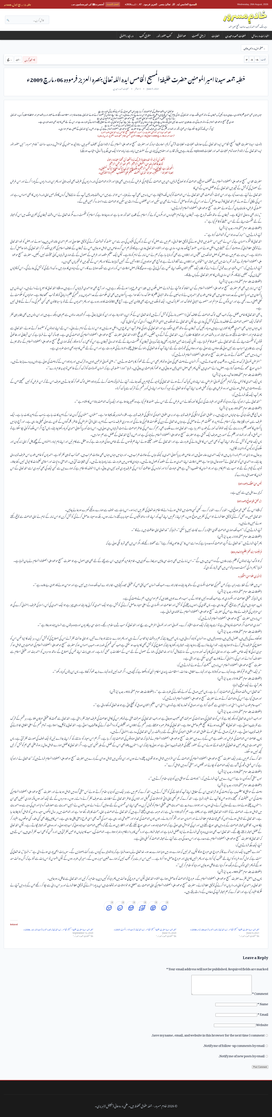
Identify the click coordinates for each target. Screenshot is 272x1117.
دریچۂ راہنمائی (126, 35)
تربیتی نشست (199, 35)
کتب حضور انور (164, 35)
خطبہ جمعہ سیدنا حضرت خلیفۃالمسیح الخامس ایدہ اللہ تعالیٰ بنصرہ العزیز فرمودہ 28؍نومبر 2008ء (224, 929)
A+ (257, 59)
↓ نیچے (9, 59)
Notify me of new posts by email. (242, 1055)
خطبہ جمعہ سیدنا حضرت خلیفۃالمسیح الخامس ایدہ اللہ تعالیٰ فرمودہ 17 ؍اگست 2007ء (145, 929)
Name (263, 1003)
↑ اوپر (18, 59)
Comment (260, 993)
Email (263, 1014)
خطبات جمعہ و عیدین (235, 35)
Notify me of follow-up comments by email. (234, 1045)
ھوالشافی (181, 35)
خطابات (215, 35)
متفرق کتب (145, 35)
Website (262, 1024)
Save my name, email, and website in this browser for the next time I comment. (208, 1034)
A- (251, 59)
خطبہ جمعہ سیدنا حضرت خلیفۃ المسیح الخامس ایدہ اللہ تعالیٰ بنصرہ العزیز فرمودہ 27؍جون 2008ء (58, 929)
